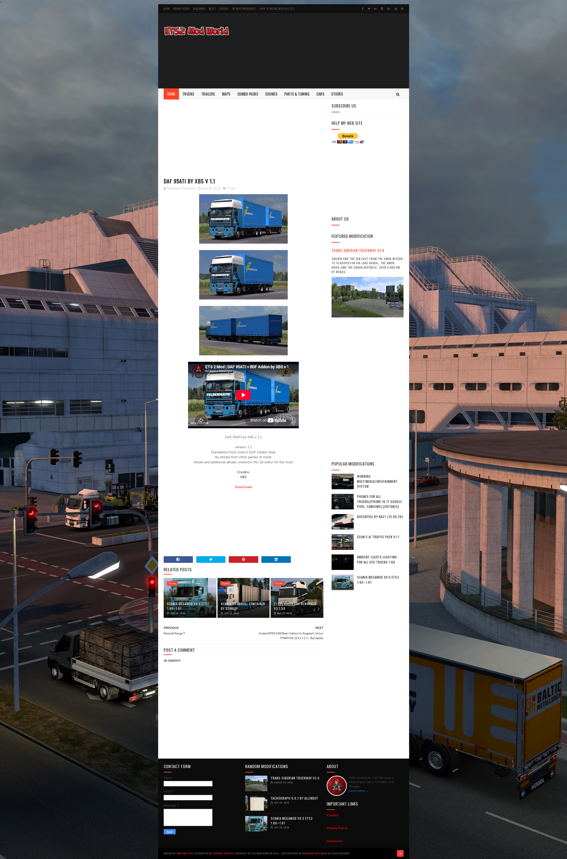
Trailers (208, 94)
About (212, 8)
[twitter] (369, 8)
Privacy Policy (181, 8)
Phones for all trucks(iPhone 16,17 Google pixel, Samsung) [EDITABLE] (379, 501)
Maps (226, 94)
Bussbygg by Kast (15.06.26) (380, 516)
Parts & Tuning (296, 94)
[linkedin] (375, 8)
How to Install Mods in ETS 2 (277, 8)
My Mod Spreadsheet (244, 8)
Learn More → (359, 791)
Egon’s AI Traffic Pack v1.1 (378, 536)
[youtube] (395, 8)
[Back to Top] (400, 853)
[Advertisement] (323, 51)
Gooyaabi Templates (223, 853)
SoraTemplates (184, 853)
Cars (320, 94)
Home (167, 8)
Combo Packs (247, 94)
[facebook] (362, 8)
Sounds (271, 94)
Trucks (188, 94)
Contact (224, 8)
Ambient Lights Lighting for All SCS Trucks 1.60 (377, 559)
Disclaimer (199, 8)
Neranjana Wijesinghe (315, 853)
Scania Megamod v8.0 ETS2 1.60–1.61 (188, 606)
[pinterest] (402, 8)
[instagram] (381, 8)
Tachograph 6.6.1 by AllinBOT (294, 798)
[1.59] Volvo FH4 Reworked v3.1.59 (295, 606)
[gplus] (389, 8)
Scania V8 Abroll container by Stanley (243, 606)
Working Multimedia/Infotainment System (377, 481)
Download (243, 487)
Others (337, 94)
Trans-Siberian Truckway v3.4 (358, 250)
